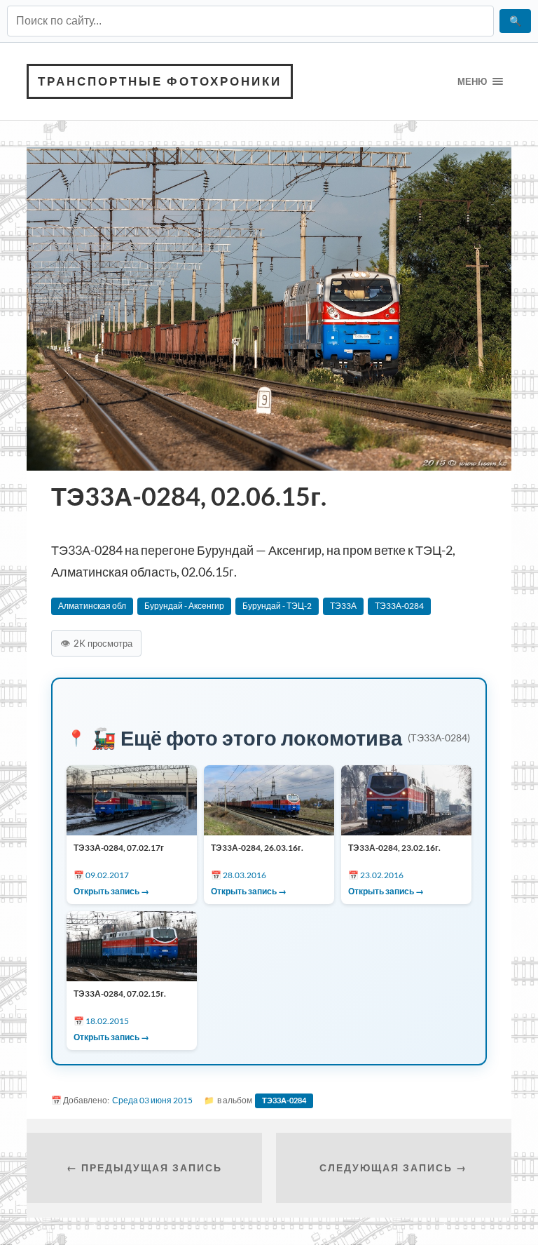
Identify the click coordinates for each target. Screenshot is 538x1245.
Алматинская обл (92, 605)
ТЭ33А (343, 605)
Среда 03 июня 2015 (152, 1100)
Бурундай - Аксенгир (184, 605)
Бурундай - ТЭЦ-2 (277, 605)
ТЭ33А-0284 (399, 605)
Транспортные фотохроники (160, 81)
